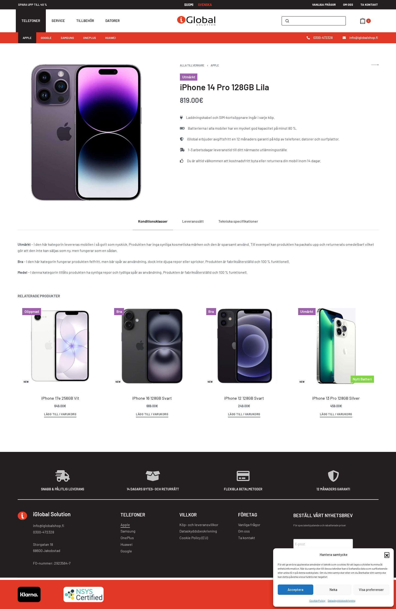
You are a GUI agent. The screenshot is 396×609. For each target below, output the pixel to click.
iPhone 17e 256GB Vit (60, 398)
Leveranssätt (193, 221)
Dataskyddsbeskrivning (341, 600)
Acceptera (295, 589)
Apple (215, 65)
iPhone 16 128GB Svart (152, 398)
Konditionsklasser (153, 221)
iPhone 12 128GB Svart (244, 398)
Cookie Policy (317, 600)
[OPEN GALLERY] (86, 132)
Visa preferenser (371, 589)
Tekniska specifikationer (238, 221)
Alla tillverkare (192, 65)
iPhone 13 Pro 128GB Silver (336, 398)
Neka (333, 589)
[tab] (153, 221)
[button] (387, 554)
